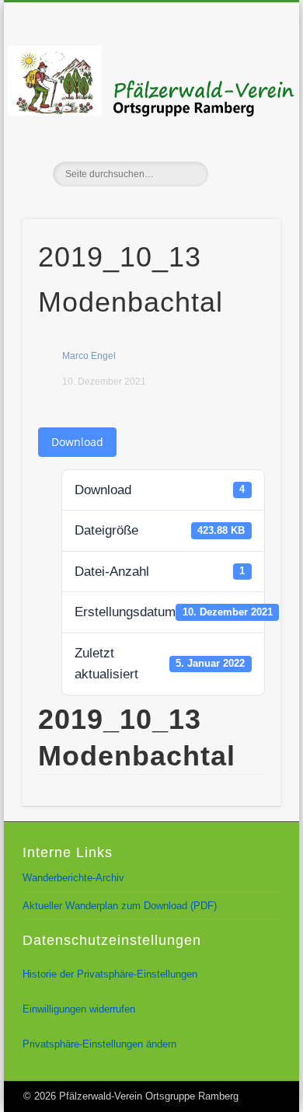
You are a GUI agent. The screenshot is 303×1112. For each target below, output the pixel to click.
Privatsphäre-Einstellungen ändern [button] (99, 1044)
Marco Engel (89, 355)
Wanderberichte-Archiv (73, 878)
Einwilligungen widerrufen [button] (79, 1009)
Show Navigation (242, 139)
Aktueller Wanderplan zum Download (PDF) (120, 906)
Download (77, 441)
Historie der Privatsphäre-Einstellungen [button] (110, 974)
